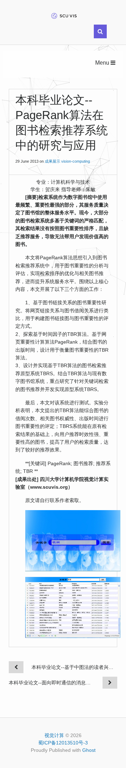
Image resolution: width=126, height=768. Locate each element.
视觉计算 (54, 735)
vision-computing (75, 161)
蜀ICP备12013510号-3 (63, 743)
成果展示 (52, 161)
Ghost (89, 750)
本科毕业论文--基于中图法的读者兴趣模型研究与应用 (74, 667)
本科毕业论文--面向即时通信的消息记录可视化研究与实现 (51, 682)
